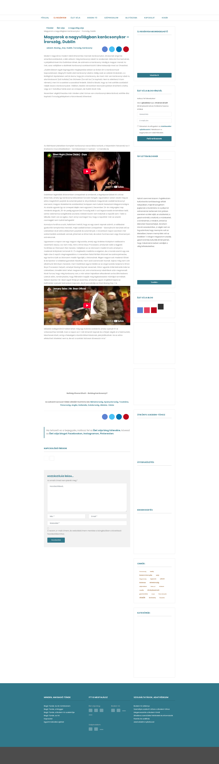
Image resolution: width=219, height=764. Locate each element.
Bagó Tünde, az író (52, 715)
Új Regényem (60, 18)
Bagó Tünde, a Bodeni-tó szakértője (59, 712)
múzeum (161, 586)
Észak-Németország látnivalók (148, 672)
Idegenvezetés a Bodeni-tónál (147, 712)
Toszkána (123, 402)
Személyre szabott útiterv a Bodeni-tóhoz (152, 709)
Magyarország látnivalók (148, 650)
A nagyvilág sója (76, 28)
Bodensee (142, 583)
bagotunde (153, 579)
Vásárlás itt (154, 75)
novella (141, 590)
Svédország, (94, 405)
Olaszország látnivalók (145, 661)
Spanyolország (111, 402)
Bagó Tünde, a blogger (53, 709)
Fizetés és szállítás (142, 718)
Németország (96, 402)
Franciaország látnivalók (147, 635)
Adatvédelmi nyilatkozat (144, 722)
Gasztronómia (164, 635)
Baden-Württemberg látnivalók (149, 624)
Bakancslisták (163, 628)
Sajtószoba (131, 18)
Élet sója (75, 18)
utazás (142, 597)
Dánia (111, 405)
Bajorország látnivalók (146, 628)
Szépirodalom (111, 18)
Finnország (65, 405)
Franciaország (142, 571)
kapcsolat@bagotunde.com (123, 756)
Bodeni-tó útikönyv (142, 706)
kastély (152, 571)
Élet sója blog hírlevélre (106, 430)
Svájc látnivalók (144, 668)
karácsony (87, 48)
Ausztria (161, 597)
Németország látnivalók (148, 657)
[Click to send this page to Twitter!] (112, 49)
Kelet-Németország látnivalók (148, 643)
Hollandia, (83, 405)
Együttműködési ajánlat (54, 722)
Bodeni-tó (92, 18)
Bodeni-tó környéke (145, 575)
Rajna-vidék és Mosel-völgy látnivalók (150, 664)
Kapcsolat (149, 18)
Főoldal (45, 18)
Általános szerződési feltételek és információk (153, 715)
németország (154, 582)
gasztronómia (143, 594)
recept (153, 594)
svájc (157, 575)
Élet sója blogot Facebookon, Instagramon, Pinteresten (81, 433)
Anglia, (75, 405)
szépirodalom (143, 586)
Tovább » (154, 282)
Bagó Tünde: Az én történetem (57, 706)
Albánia (103, 405)
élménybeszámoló (153, 590)
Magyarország (142, 579)
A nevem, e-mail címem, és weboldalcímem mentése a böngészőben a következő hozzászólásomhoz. (84, 532)
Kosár (165, 18)
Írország (77, 48)
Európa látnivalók (146, 631)
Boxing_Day (60, 48)
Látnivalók (144, 646)
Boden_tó (153, 586)
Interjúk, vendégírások (146, 639)
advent (50, 48)
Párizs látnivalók (162, 594)
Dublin (69, 48)
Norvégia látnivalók (145, 653)
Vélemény (157, 668)
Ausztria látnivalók (161, 621)
